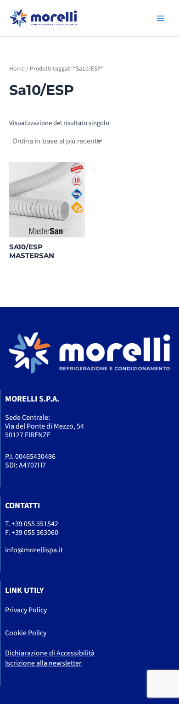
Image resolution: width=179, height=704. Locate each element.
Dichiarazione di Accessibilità (50, 653)
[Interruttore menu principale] (160, 18)
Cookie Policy (25, 633)
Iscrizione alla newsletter (43, 663)
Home (17, 68)
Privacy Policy (26, 610)
